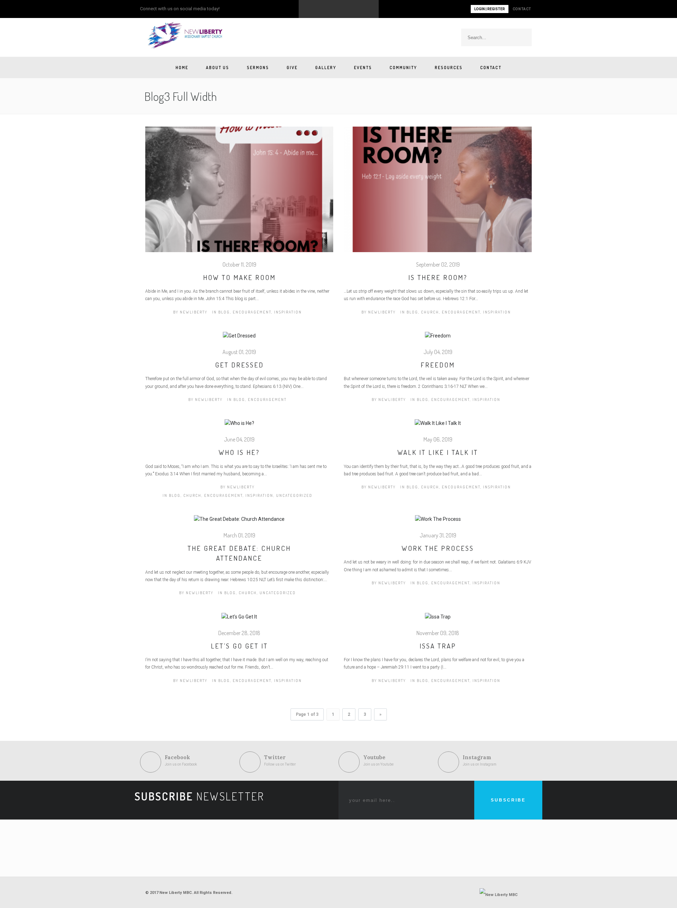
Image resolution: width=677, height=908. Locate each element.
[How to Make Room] (239, 193)
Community (403, 67)
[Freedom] (438, 339)
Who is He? (239, 452)
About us (217, 67)
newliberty (193, 312)
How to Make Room (239, 277)
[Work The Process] (438, 523)
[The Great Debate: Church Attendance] (239, 523)
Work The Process (438, 548)
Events (363, 67)
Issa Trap (438, 645)
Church (430, 312)
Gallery (325, 67)
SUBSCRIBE (508, 800)
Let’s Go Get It (239, 645)
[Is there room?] (438, 193)
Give (292, 67)
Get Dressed (239, 364)
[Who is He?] (239, 427)
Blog (224, 312)
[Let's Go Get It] (239, 620)
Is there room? (438, 277)
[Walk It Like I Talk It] (438, 427)
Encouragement (252, 312)
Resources (449, 67)
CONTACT (522, 9)
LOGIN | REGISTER (489, 9)
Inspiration (288, 312)
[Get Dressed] (239, 339)
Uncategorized (294, 495)
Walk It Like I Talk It (437, 452)
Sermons (258, 67)
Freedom (438, 364)
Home (182, 67)
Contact (490, 67)
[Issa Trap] (438, 620)
